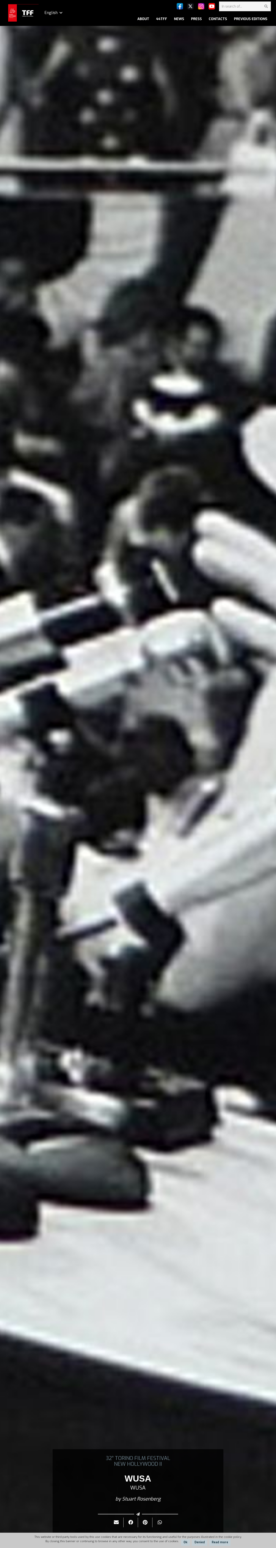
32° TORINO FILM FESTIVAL (138, 1458)
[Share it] (131, 1522)
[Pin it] (145, 1522)
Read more (220, 1542)
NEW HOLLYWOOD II (138, 1464)
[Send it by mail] (116, 1522)
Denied (199, 1542)
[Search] (266, 6)
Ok (185, 1542)
